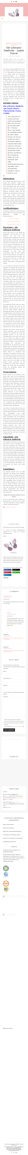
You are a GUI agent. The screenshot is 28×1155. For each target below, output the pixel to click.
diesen (7, 796)
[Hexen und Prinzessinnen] (14, 9)
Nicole (9, 612)
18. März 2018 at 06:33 (7, 648)
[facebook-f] (11, 1)
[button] (7, 570)
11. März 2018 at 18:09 (11, 614)
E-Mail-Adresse (7, 678)
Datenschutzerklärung (17, 726)
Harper (5, 74)
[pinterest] (16, 1)
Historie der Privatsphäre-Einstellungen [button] (13, 838)
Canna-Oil (16, 802)
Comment (5, 696)
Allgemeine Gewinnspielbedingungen (12, 831)
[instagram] (13, 1)
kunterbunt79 (7, 596)
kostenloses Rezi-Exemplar (16, 45)
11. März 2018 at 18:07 (7, 597)
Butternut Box (19, 797)
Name (5, 671)
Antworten (6, 599)
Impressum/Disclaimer (8, 824)
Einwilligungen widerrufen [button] (9, 841)
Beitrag (8, 799)
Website (5, 685)
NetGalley (5, 72)
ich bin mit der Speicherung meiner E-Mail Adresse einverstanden (13, 769)
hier (12, 531)
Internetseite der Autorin (14, 221)
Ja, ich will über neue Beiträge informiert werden (13, 693)
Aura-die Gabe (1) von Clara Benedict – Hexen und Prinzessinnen (13, 651)
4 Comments (18, 56)
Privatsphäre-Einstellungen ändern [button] (11, 834)
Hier (4, 530)
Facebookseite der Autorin (14, 224)
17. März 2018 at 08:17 (7, 636)
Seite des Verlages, (14, 218)
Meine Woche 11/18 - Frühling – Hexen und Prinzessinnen (13, 638)
